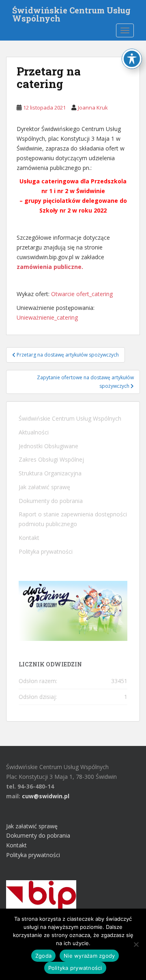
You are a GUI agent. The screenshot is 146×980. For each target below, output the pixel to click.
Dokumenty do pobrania (51, 501)
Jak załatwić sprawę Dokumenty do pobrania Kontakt (38, 835)
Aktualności (34, 432)
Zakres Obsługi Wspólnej (51, 459)
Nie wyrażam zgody (89, 955)
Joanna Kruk (93, 107)
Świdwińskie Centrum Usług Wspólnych (71, 12)
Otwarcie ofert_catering (82, 294)
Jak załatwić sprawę (44, 487)
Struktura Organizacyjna (50, 473)
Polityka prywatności (46, 551)
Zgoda (43, 955)
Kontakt (29, 538)
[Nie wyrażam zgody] (136, 944)
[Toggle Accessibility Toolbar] (132, 59)
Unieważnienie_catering (47, 317)
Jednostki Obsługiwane (48, 446)
